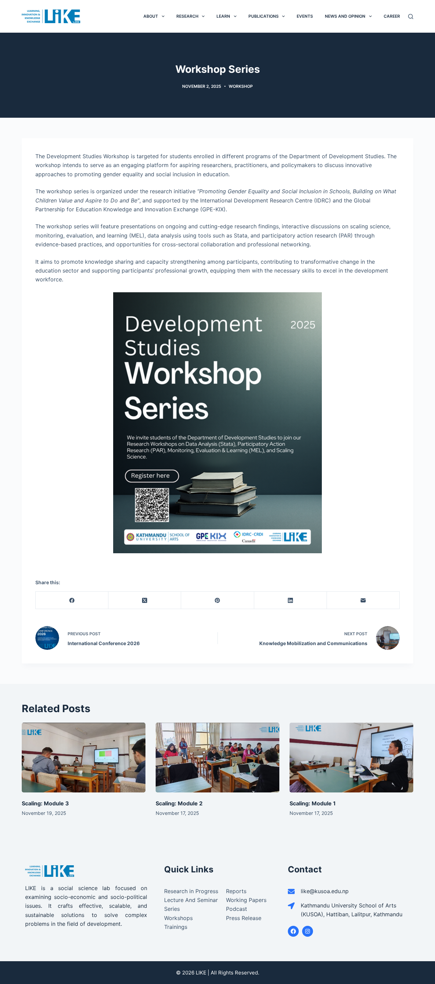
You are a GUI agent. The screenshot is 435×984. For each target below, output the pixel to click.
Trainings (175, 926)
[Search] (410, 16)
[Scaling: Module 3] (83, 757)
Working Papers (246, 900)
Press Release (243, 918)
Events (305, 16)
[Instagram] (307, 931)
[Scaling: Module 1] (351, 757)
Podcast (236, 908)
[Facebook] (72, 600)
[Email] (363, 600)
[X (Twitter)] (144, 600)
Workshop (241, 86)
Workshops (178, 918)
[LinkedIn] (290, 600)
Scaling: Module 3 (45, 803)
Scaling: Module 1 (313, 803)
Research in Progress (191, 891)
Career (392, 16)
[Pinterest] (217, 600)
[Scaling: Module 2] (217, 757)
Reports (236, 891)
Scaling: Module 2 (179, 803)
